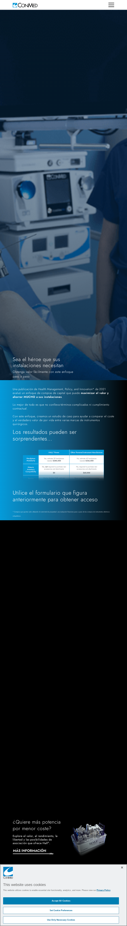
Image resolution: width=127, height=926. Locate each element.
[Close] (122, 867)
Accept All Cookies (61, 901)
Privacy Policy (103, 890)
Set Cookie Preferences (61, 910)
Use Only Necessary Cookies (61, 920)
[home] (25, 4)
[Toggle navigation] (111, 4)
